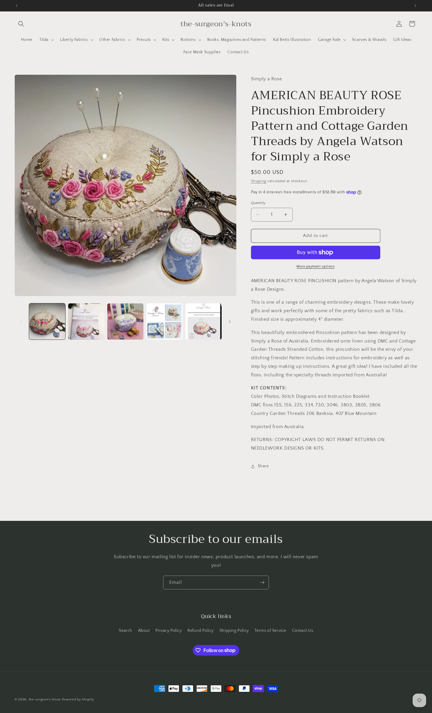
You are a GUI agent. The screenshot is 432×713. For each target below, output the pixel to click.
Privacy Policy (168, 630)
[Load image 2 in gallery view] (86, 321)
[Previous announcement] (16, 5)
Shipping (259, 181)
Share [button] (263, 466)
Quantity (258, 203)
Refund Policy (200, 630)
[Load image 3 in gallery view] (125, 321)
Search (125, 630)
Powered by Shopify (78, 699)
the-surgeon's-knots (45, 699)
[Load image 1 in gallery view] (47, 321)
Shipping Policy (234, 630)
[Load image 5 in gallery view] (203, 321)
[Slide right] (229, 321)
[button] (21, 23)
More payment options (315, 266)
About (144, 630)
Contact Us (302, 630)
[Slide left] (21, 321)
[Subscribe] (262, 582)
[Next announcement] (415, 5)
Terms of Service (270, 630)
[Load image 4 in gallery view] (164, 321)
